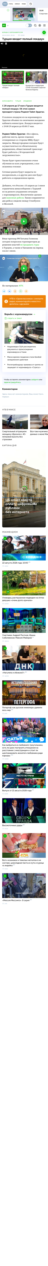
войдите (35, 380)
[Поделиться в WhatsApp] (20, 291)
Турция (18, 101)
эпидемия (27, 101)
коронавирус (7, 101)
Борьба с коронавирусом (12, 32)
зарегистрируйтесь (12, 382)
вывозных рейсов (15, 197)
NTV (21, 285)
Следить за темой (14, 318)
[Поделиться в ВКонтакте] (9, 291)
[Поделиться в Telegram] (4, 291)
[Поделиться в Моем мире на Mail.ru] (26, 291)
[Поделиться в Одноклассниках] (15, 291)
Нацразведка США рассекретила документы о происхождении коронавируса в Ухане (21, 349)
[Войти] (40, 25)
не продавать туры (29, 244)
